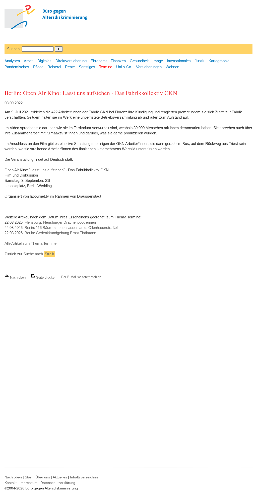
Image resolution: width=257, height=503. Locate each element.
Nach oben (18, 277)
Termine (105, 67)
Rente (70, 67)
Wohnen (172, 67)
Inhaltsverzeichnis (84, 477)
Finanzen (118, 61)
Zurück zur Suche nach (29, 254)
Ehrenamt (99, 61)
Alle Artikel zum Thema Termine (30, 243)
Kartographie (219, 61)
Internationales (179, 61)
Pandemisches (17, 67)
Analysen (12, 61)
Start (28, 477)
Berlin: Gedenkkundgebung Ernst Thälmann (60, 233)
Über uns (42, 477)
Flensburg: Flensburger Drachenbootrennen (60, 222)
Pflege (38, 67)
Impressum (28, 483)
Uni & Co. (124, 67)
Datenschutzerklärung (57, 483)
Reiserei (54, 67)
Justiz (200, 61)
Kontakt (11, 483)
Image (158, 61)
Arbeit (28, 61)
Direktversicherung (71, 61)
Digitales (44, 61)
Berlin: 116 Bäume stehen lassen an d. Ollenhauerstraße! (71, 227)
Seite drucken (45, 277)
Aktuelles (60, 477)
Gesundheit (139, 61)
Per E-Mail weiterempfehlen (81, 277)
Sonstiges (87, 67)
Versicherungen (149, 67)
